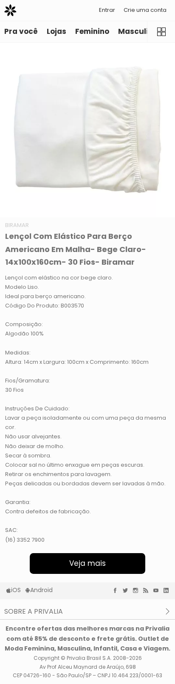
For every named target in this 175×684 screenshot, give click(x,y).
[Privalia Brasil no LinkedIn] (168, 590)
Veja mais (87, 563)
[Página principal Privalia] (10, 10)
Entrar (107, 10)
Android (41, 590)
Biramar (17, 225)
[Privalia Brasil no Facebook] (117, 590)
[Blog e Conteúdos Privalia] (148, 590)
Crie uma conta (145, 10)
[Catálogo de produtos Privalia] (161, 31)
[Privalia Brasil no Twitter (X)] (127, 590)
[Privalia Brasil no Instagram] (138, 590)
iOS (16, 590)
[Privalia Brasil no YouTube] (158, 590)
